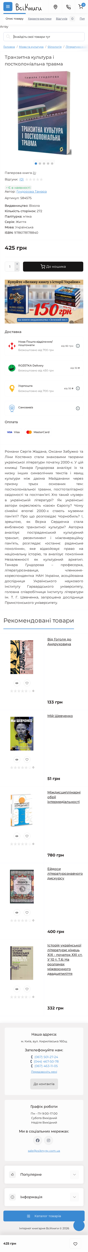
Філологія (55, 46)
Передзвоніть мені (44, 1071)
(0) (21, 179)
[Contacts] (68, 6)
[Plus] (17, 264)
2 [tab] (40, 163)
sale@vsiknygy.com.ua (44, 1150)
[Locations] (55, 6)
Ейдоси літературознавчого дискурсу (65, 873)
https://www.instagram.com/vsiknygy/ (48, 1140)
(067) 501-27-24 (46, 1057)
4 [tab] (48, 163)
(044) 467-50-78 (46, 1061)
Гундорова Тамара (31, 191)
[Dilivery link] (78, 346)
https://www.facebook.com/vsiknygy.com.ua (37, 1140)
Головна (9, 46)
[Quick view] (17, 683)
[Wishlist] (27, 683)
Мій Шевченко (60, 716)
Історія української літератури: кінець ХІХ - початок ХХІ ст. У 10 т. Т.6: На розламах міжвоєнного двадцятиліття (64, 959)
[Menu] (7, 6)
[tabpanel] (44, 113)
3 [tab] (44, 163)
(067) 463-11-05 (46, 1066)
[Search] (8, 36)
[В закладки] (75, 1244)
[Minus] (17, 269)
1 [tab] (36, 163)
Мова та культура (31, 46)
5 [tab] (52, 163)
